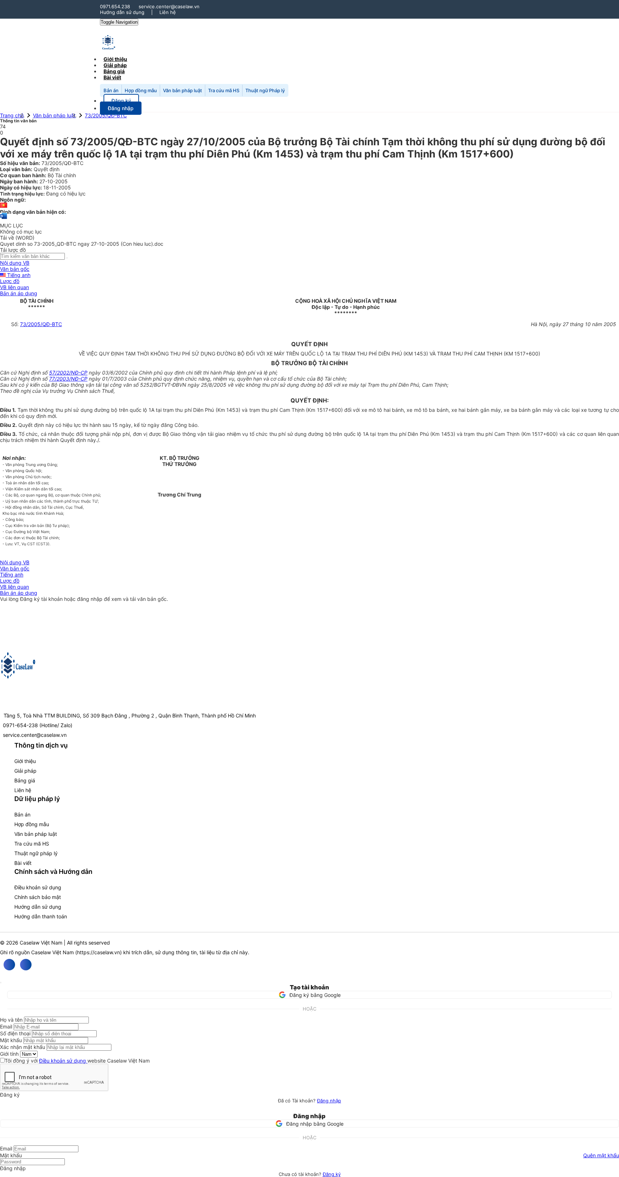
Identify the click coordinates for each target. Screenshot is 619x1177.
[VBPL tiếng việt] (3, 206)
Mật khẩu (11, 1040)
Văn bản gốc (14, 269)
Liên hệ (167, 12)
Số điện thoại (15, 1033)
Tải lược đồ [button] (13, 250)
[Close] (0, 982)
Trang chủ (12, 115)
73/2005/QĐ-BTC (106, 115)
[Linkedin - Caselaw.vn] (26, 964)
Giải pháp (25, 771)
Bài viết (112, 77)
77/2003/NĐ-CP (68, 379)
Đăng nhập (329, 1100)
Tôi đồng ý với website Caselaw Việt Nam (77, 1061)
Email (6, 1026)
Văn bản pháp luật (182, 90)
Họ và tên (11, 1020)
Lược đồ (9, 281)
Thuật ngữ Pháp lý (265, 90)
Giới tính (9, 1054)
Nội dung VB (14, 263)
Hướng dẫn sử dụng (122, 12)
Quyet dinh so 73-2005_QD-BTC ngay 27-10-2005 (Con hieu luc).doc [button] (81, 244)
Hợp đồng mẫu (141, 90)
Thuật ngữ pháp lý (36, 853)
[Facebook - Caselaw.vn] (9, 964)
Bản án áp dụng (18, 293)
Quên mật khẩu (601, 1155)
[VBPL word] (3, 219)
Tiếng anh (18, 275)
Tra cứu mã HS (223, 90)
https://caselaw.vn (98, 952)
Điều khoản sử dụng (37, 887)
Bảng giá (24, 780)
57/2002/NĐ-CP (68, 372)
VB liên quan (14, 287)
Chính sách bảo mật (37, 897)
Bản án (111, 90)
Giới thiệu (25, 761)
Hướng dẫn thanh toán (40, 916)
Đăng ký (332, 1174)
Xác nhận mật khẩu (22, 1047)
